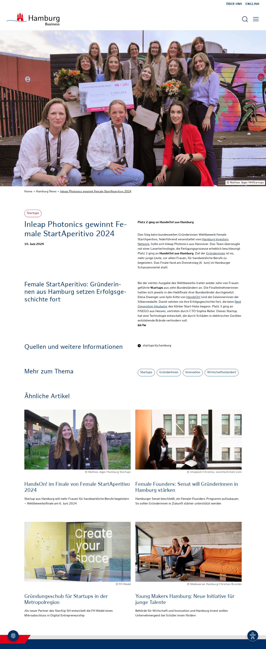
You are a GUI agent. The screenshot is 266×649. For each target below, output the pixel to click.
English (252, 4)
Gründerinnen (215, 253)
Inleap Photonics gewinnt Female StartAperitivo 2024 (95, 191)
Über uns (234, 4)
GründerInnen (168, 372)
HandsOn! (193, 297)
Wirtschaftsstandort (221, 372)
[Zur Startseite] (33, 19)
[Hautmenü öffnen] (255, 19)
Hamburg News (46, 191)
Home (28, 191)
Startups (33, 213)
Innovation (192, 372)
